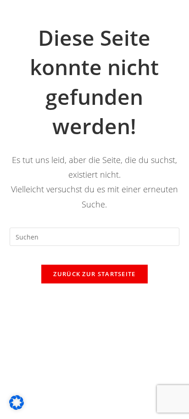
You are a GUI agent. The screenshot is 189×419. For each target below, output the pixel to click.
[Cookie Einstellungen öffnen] (16, 407)
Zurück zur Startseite (94, 274)
